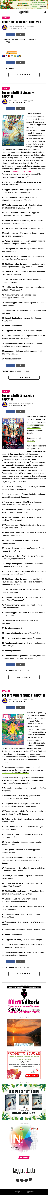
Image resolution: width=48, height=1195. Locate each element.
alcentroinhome (22, 371)
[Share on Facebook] (10, 34)
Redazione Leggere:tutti (18, 28)
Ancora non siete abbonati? (21, 171)
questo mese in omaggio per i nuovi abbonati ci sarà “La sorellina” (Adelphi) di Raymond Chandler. (36, 427)
